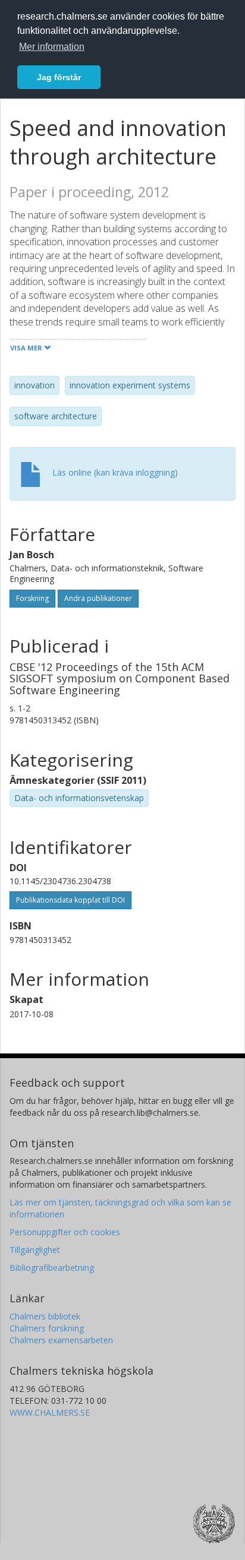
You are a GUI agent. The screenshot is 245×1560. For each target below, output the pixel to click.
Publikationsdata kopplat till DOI (70, 900)
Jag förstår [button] (59, 77)
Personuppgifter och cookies (65, 1232)
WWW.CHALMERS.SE (50, 1412)
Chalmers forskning (47, 1328)
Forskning (32, 598)
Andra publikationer (98, 598)
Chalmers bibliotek (45, 1316)
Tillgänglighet (35, 1249)
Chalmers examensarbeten (61, 1340)
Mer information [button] (51, 47)
